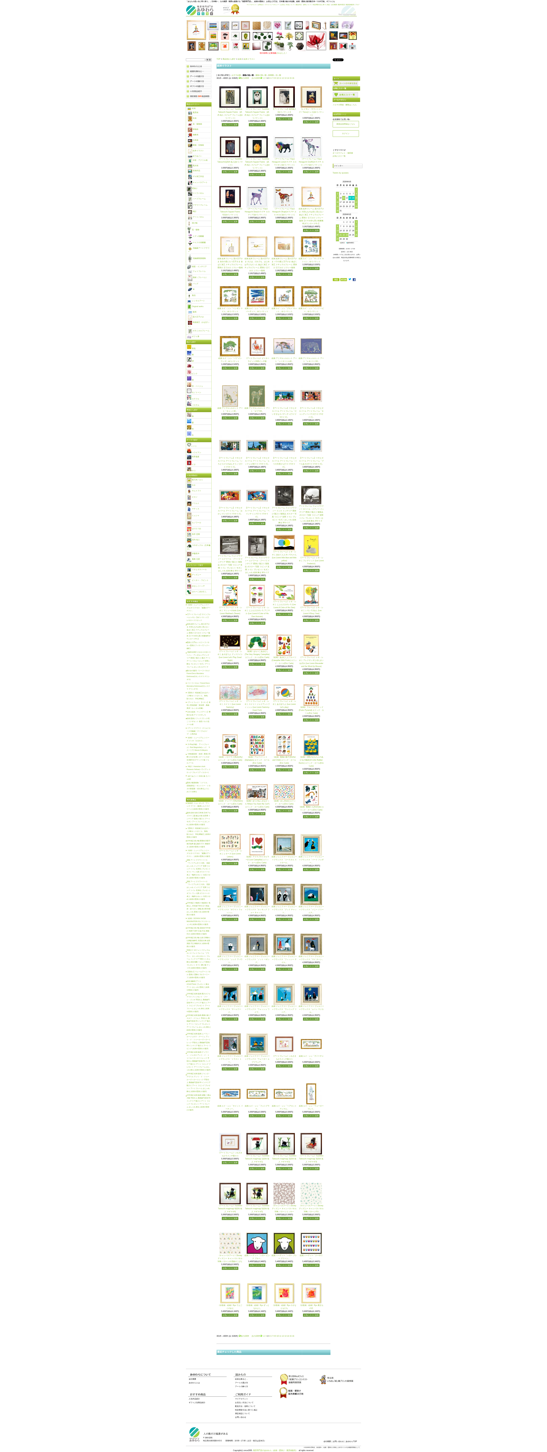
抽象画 (195, 135)
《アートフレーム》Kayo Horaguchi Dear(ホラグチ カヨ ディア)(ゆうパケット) (257, 212)
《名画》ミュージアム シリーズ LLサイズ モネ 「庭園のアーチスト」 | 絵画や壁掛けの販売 (198, 853)
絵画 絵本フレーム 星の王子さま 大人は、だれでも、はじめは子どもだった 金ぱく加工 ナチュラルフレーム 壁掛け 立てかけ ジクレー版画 (257, 264)
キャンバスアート (200, 182)
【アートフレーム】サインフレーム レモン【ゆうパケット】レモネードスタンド (199, 617)
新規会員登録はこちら (345, 124)
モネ (193, 485)
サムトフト (196, 491)
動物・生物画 (198, 145)
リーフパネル (198, 193)
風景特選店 (341, 4)
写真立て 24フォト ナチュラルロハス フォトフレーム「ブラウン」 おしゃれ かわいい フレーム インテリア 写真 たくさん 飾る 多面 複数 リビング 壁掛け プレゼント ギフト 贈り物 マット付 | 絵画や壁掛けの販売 (199, 959)
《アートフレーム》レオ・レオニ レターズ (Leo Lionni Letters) (230, 854)
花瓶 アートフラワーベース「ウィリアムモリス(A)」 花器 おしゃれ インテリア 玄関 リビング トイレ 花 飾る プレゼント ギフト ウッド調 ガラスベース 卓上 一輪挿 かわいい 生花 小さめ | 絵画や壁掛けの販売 (199, 890)
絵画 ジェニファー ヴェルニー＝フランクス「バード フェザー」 (311, 860)
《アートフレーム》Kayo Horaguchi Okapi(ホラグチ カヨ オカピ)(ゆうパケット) (284, 212)
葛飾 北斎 (195, 559)
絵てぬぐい (197, 156)
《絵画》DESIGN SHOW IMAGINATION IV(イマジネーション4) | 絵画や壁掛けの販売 (198, 921)
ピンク (194, 374)
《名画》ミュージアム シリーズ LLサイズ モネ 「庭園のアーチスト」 (198, 608)
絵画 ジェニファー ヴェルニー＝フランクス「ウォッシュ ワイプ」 (257, 1009)
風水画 (195, 165)
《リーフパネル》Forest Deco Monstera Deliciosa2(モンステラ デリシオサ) (198, 686)
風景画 (195, 112)
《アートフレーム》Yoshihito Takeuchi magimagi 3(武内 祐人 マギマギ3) (311, 1159)
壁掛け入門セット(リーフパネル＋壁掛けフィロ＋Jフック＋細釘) (198, 645)
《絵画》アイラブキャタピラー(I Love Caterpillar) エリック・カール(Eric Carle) (257, 860)
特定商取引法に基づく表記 (321, 4)
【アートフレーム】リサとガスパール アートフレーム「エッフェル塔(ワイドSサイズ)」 (257, 461)
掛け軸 (194, 223)
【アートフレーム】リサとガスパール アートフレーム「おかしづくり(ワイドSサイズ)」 (230, 511)
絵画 (240, 59)
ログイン (345, 133)
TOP (218, 59)
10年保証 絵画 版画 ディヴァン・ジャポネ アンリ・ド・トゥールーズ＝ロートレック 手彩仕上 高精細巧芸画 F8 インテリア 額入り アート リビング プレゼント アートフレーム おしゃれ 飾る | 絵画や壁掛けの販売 (199, 1061)
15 (291, 78)
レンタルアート (198, 301)
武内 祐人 (195, 540)
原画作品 (196, 170)
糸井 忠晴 (195, 534)
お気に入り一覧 (339, 156)
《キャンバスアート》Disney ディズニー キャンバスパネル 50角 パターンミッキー (284, 1208)
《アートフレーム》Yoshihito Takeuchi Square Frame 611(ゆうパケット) (230, 212)
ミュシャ (195, 515)
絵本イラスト (249, 59)
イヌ (193, 464)
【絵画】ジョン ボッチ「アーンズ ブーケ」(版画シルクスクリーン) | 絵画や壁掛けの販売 (198, 806)
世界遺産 (195, 457)
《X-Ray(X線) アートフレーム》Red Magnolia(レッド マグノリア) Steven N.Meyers (198, 747)
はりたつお (196, 528)
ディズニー (196, 575)
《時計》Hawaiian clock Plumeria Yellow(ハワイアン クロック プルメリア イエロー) (198, 769)
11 (280, 78)
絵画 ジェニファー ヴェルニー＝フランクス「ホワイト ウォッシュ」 (230, 909)
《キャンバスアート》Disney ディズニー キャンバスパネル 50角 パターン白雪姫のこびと (230, 1258)
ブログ (357, 4)
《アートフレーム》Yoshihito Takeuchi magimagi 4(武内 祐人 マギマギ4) (230, 1208)
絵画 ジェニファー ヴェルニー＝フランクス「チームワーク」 (230, 1009)
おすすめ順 (236, 75)
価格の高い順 (261, 75)
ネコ (193, 471)
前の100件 (245, 78)
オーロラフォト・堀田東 (343, 153)
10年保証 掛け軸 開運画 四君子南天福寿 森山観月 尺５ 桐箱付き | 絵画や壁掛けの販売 (198, 844)
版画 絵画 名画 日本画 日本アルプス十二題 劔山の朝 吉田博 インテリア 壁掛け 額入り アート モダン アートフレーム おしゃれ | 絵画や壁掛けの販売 (199, 818)
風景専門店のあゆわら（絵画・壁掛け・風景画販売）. (275, 1450)
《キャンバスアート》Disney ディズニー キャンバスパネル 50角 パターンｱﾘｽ (311, 1208)
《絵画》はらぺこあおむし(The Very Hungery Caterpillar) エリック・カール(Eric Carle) (257, 654)
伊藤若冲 (195, 553)
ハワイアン (196, 452)
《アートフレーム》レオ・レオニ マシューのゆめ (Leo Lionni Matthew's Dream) (230, 610)
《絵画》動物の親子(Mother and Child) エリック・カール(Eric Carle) (284, 760)
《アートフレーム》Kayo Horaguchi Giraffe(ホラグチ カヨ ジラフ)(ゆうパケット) (311, 162)
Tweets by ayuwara (340, 173)
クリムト (195, 503)
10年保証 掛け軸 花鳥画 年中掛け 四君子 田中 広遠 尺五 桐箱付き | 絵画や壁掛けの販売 (198, 931)
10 (278, 78)
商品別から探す (229, 59)
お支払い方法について (287, 4)
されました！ (273, 53)
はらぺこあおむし (199, 591)
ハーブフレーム (199, 199)
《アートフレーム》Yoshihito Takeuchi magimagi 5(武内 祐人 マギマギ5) (257, 1208)
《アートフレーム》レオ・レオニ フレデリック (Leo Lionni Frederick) (311, 561)
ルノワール (196, 523)
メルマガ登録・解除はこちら (345, 105)
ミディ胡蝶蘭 (198, 236)
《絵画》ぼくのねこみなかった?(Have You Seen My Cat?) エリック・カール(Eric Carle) (257, 804)
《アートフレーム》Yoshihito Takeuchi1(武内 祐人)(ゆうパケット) (230, 162)
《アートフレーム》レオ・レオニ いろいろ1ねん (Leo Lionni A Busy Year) (311, 610)
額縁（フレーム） (200, 277)
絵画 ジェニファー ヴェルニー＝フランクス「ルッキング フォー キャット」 (257, 909)
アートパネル (198, 217)
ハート (194, 446)
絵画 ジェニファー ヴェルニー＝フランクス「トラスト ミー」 (230, 1059)
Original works (197, 306)
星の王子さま (198, 317)
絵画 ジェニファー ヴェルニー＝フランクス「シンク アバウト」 (230, 959)
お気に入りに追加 (230, 125)
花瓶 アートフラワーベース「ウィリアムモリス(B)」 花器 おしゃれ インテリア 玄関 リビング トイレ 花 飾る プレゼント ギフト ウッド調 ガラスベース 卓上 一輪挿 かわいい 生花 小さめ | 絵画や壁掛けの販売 (199, 869)
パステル (195, 405)
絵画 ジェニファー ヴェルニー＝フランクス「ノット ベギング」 (257, 959)
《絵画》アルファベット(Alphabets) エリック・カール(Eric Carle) (257, 760)
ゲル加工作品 (198, 176)
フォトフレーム (199, 271)
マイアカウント (252, 4)
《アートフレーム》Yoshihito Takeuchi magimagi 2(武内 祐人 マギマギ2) (284, 1159)
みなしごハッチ (198, 586)
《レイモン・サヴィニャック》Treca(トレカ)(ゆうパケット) (311, 112)
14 (288, 78)
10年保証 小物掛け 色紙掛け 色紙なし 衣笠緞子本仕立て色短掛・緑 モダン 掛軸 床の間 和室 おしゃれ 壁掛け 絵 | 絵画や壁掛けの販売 (199, 909)
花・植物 (195, 230)
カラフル (195, 399)
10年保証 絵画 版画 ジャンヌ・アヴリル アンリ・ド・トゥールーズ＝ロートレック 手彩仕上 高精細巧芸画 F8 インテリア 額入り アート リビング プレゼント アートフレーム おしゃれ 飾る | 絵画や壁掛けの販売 (198, 1082)
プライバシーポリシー (272, 4)
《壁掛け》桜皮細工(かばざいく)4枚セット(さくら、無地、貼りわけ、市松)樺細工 (198, 696)
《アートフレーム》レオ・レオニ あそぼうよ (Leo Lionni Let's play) (284, 704)
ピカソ (194, 497)
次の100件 (256, 78)
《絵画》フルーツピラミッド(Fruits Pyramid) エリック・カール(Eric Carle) (311, 710)
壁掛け (194, 188)
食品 (193, 295)
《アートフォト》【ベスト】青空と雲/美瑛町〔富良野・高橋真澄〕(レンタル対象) (199, 705)
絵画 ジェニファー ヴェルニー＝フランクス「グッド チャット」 (284, 909)
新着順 (271, 75)
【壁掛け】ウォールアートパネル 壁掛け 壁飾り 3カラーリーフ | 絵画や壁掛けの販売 (199, 974)
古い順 (278, 75)
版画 (194, 312)
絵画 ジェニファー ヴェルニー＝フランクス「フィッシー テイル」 (284, 959)
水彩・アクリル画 (200, 160)
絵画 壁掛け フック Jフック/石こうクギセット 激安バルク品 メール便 (198, 721)
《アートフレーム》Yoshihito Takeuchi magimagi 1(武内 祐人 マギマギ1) (257, 1159)
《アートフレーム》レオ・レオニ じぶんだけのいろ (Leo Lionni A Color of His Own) (284, 604)
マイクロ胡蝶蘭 (199, 242)
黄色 (193, 348)
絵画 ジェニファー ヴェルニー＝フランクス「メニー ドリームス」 (311, 909)
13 (285, 78)
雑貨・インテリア (199, 266)
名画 (194, 118)
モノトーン (196, 392)
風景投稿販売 (350, 4)
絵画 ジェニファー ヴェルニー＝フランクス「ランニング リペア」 (284, 1009)
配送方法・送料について (304, 4)
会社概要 (334, 4)
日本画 (195, 140)
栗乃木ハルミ (197, 480)
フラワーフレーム (200, 205)
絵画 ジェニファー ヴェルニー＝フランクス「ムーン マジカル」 (311, 1009)
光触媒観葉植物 (199, 258)
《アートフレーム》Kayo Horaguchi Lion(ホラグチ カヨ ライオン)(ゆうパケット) (284, 162)
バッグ (195, 284)
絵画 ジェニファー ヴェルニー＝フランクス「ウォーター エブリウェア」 (257, 1059)
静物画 (195, 129)
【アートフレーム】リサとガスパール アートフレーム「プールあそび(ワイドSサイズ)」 (311, 461)
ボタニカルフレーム (200, 331)
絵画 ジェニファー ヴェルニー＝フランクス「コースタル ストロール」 (284, 860)
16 (293, 78)
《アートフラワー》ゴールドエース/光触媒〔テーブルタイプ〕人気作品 (199, 731)
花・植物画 (197, 124)
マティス (195, 509)
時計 (194, 211)
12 (283, 78)
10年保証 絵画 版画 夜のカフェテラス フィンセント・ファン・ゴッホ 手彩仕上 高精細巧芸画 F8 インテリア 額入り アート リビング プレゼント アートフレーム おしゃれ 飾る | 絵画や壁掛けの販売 (199, 1002)
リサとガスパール (199, 569)
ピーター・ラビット (200, 580)
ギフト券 (195, 336)
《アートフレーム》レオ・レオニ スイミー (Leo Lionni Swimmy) (230, 704)
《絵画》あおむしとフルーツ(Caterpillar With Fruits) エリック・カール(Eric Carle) (284, 660)
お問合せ (261, 4)
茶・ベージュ (197, 386)
